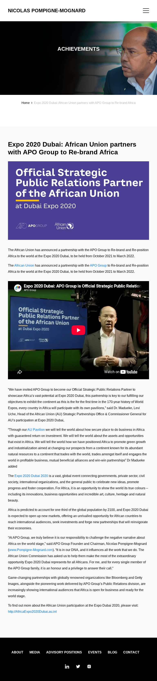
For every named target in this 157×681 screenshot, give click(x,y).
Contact (131, 652)
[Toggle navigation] (146, 10)
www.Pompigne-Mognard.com (31, 550)
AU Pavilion (36, 429)
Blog (112, 652)
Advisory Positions (64, 652)
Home (25, 102)
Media (34, 652)
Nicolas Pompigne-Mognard (46, 10)
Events (95, 652)
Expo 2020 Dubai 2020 (31, 476)
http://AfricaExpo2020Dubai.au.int (32, 611)
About (17, 652)
